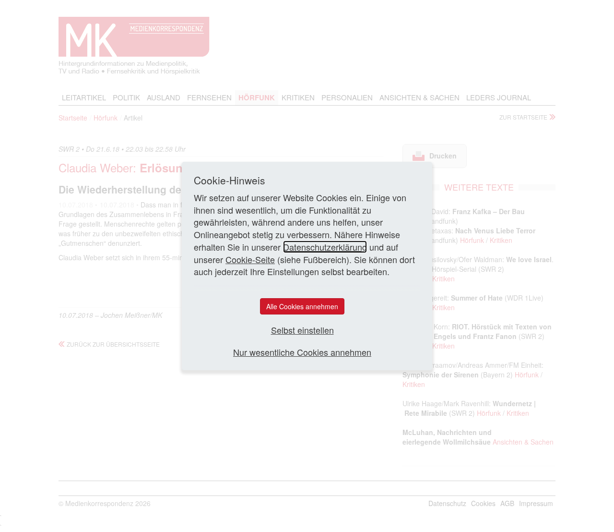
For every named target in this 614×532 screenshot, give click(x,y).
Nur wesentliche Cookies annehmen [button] (302, 352)
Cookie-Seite (250, 259)
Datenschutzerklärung (325, 247)
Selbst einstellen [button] (302, 330)
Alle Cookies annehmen (302, 306)
